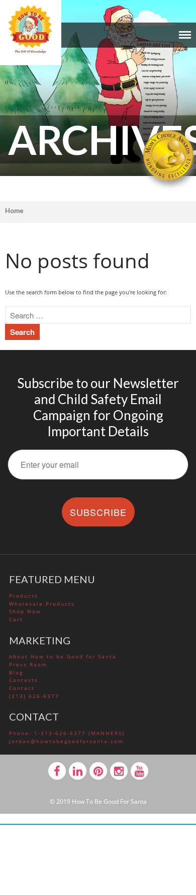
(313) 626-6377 (34, 695)
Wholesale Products (42, 603)
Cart (16, 619)
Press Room (28, 664)
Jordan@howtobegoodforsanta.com (66, 741)
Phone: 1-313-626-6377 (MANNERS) (67, 733)
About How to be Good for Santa (63, 656)
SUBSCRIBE (98, 511)
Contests (23, 679)
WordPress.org (99, 826)
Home (14, 211)
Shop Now (25, 611)
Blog (16, 672)
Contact (22, 687)
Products (23, 595)
